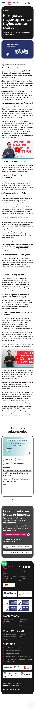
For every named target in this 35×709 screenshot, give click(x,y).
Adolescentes (9, 459)
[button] (4, 484)
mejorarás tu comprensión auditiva (12, 123)
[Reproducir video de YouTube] (17, 150)
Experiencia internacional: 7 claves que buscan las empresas (17, 473)
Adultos (19, 459)
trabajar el (22, 247)
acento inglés (20, 113)
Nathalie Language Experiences (14, 407)
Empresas (7, 463)
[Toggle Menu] (3, 3)
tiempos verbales (21, 225)
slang (29, 169)
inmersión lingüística (20, 463)
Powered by (6, 568)
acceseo (21, 690)
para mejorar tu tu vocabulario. (23, 213)
